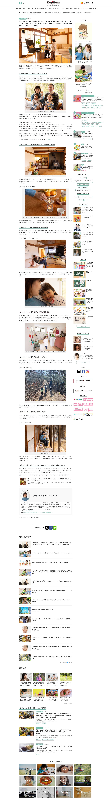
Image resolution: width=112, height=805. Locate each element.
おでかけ (80, 8)
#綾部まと (38, 739)
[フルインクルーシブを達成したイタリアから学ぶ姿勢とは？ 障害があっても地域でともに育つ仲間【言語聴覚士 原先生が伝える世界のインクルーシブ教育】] (26, 715)
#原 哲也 (44, 723)
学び (17, 8)
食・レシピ (57, 8)
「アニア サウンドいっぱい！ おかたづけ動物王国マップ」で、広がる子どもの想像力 (83, 85)
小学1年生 (80, 199)
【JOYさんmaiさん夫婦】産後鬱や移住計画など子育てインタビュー (87, 226)
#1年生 (88, 124)
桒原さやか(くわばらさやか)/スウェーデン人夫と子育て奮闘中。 (38, 512)
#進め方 (83, 107)
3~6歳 (90, 197)
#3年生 (88, 107)
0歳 (75, 197)
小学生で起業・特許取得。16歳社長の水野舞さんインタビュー (87, 251)
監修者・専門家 (92, 8)
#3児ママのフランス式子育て (48, 739)
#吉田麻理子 (93, 103)
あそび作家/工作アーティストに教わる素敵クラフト (82, 181)
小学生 (87, 199)
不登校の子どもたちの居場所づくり (83, 190)
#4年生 (92, 107)
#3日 (100, 107)
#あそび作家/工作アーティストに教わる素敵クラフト (92, 105)
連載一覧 (86, 8)
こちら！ (50, 139)
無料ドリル (51, 8)
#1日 (97, 107)
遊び (29, 8)
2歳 (85, 197)
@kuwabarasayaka (30, 510)
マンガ (63, 8)
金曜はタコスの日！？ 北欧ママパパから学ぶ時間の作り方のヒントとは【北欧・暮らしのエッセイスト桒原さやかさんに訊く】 (49, 479)
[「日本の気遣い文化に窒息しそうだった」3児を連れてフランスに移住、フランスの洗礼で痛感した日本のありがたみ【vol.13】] (26, 731)
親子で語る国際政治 (83, 187)
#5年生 (87, 103)
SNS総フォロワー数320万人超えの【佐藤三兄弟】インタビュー (87, 234)
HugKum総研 (83, 177)
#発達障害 (38, 723)
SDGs (67, 8)
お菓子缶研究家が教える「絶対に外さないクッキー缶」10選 (87, 243)
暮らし (75, 8)
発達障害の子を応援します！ (83, 184)
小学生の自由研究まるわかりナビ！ (39, 8)
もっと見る (83, 326)
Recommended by (63, 662)
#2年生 (92, 124)
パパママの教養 (22, 8)
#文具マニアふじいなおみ (87, 138)
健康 (71, 8)
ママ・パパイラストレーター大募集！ (83, 41)
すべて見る (83, 362)
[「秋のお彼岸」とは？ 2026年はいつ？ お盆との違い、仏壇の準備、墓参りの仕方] (26, 747)
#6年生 (83, 103)
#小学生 (37, 754)
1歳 (80, 197)
